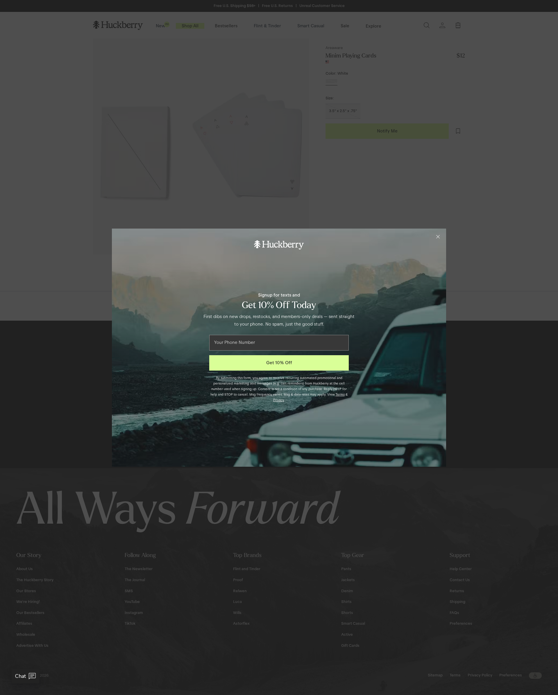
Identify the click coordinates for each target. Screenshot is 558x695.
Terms (340, 394)
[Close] (438, 237)
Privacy (278, 400)
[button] (25, 676)
